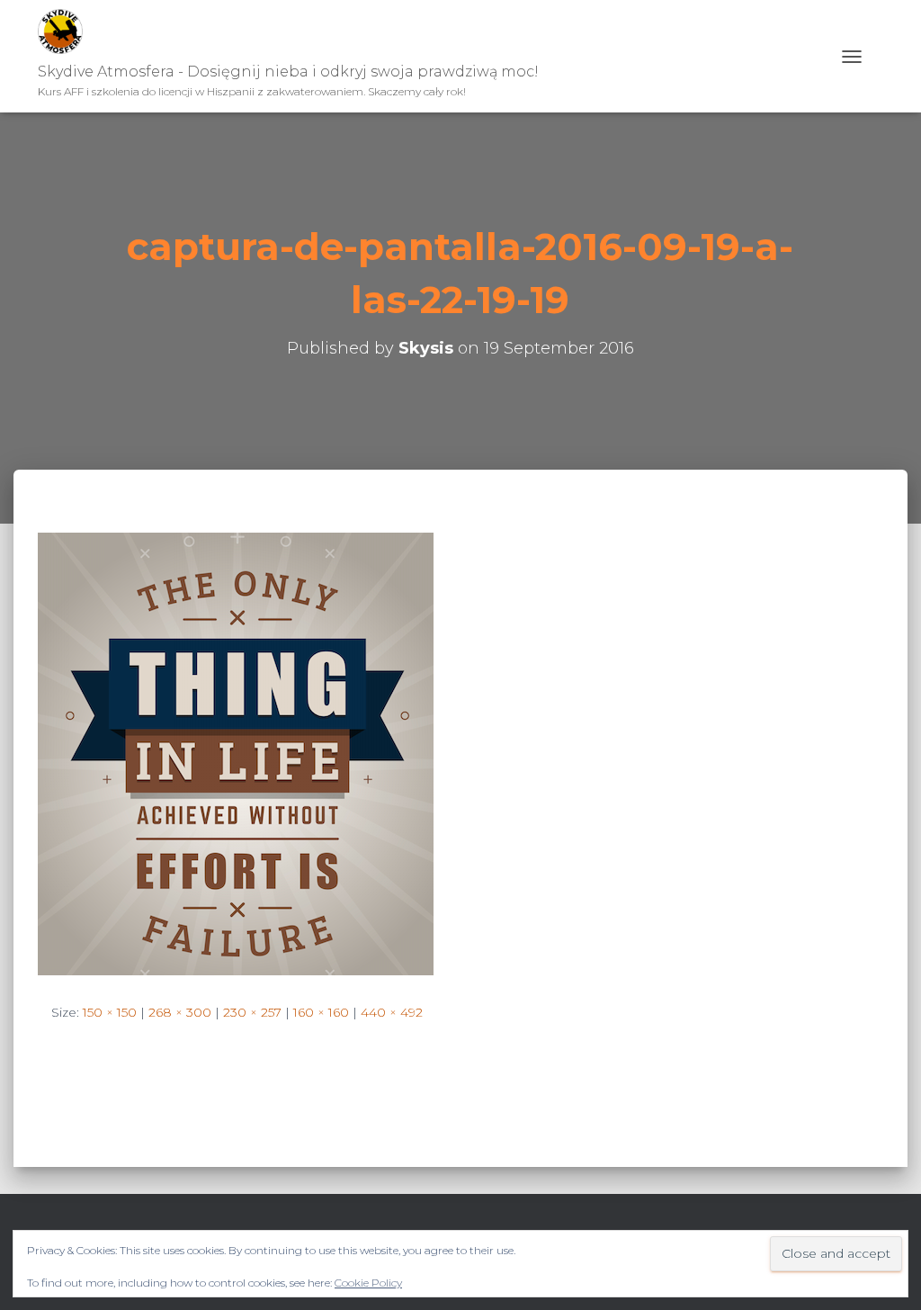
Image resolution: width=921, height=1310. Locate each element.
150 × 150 (110, 1012)
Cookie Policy (368, 1282)
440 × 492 (392, 1012)
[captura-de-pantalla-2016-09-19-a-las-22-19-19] (236, 752)
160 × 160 (321, 1012)
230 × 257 (252, 1012)
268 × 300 (179, 1012)
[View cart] (877, 56)
